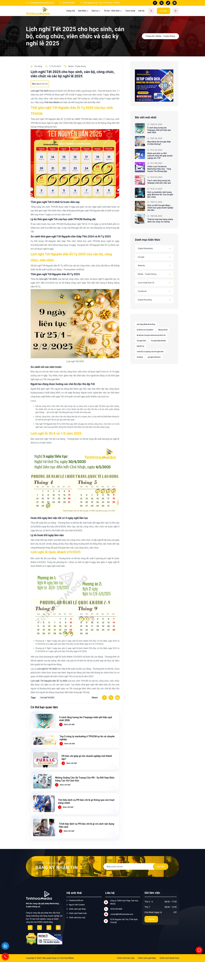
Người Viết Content (77, 905)
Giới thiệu (82, 11)
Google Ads (141, 341)
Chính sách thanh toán (78, 913)
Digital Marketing (145, 248)
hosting (140, 357)
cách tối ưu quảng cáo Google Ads (150, 352)
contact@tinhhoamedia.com (41, 3)
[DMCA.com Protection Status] (31, 939)
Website (141, 265)
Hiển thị (44, 84)
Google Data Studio (158, 341)
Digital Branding (145, 300)
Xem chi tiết (69, 724)
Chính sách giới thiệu (77, 909)
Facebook (142, 291)
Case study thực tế (146, 283)
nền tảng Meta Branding (146, 324)
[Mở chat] (199, 950)
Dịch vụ (95, 11)
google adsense (154, 357)
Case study (130, 11)
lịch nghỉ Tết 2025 (47, 698)
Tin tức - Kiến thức (112, 11)
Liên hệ (141, 11)
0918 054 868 (68, 3)
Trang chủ (70, 11)
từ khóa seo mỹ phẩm (145, 330)
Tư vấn (163, 11)
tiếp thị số (140, 346)
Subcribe (161, 866)
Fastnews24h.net (76, 900)
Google (141, 257)
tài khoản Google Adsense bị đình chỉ (151, 335)
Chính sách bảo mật (77, 917)
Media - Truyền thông (165, 36)
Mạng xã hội (163, 330)
